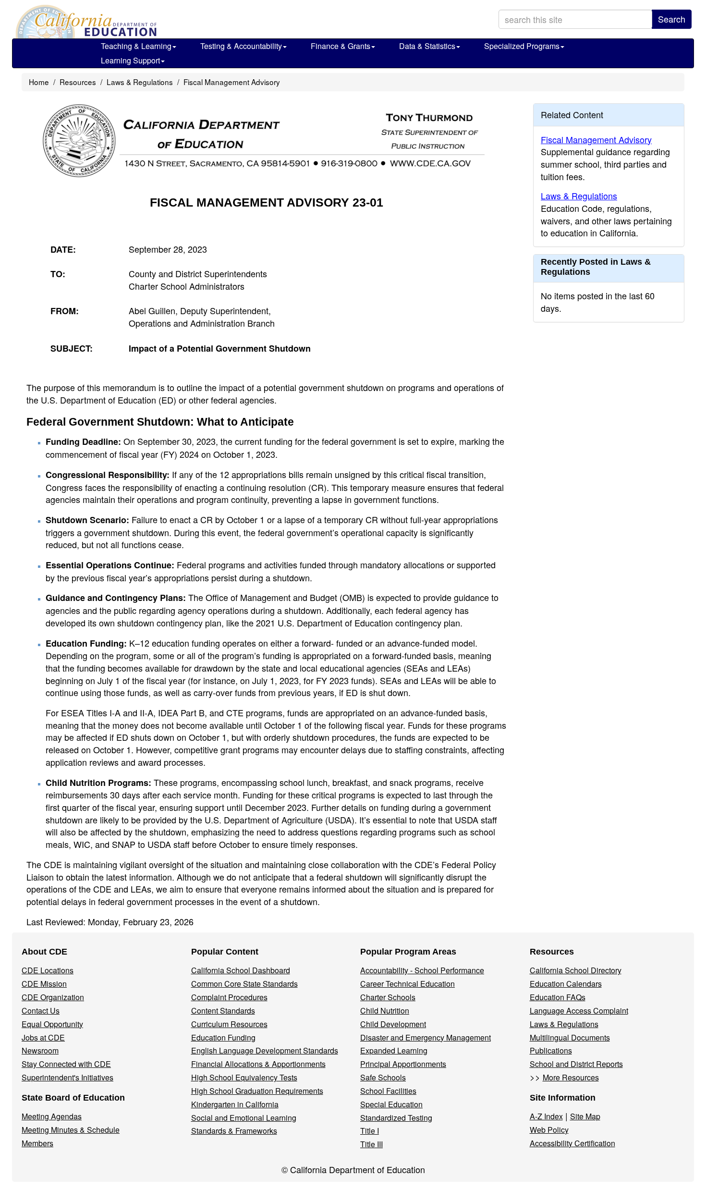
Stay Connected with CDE (66, 1063)
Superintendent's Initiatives (67, 1077)
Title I (369, 1130)
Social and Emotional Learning (243, 1117)
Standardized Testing (396, 1117)
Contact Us (41, 1010)
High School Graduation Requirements (257, 1090)
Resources (78, 81)
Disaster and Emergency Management (425, 1037)
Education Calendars (566, 983)
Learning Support (130, 60)
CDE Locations (47, 970)
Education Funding (223, 1037)
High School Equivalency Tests (244, 1077)
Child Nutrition (384, 1010)
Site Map (585, 1116)
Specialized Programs (522, 45)
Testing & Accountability (241, 45)
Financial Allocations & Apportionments (258, 1063)
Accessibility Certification (572, 1143)
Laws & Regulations (140, 81)
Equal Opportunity (52, 1023)
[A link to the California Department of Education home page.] (85, 21)
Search (671, 18)
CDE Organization (53, 997)
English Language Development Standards (264, 1050)
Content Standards (223, 1010)
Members (37, 1143)
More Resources (571, 1077)
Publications (551, 1050)
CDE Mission (44, 983)
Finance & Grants (340, 45)
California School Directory (575, 970)
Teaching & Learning (136, 45)
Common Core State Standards (244, 983)
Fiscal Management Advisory (231, 81)
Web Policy (549, 1129)
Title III (371, 1144)
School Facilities (388, 1090)
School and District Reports (576, 1063)
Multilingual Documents (570, 1037)
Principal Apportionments (403, 1063)
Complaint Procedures (229, 997)
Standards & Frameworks (234, 1130)
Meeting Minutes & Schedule (71, 1129)
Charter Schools (387, 997)
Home (39, 81)
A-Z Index (546, 1116)
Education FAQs (557, 997)
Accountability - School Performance (422, 970)
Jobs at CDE (43, 1037)
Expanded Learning (393, 1050)
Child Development (393, 1023)
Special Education (391, 1104)
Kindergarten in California (235, 1104)
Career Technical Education (407, 983)
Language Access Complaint (579, 1010)
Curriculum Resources (229, 1023)
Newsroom (40, 1050)
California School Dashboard (240, 970)
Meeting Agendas (52, 1116)
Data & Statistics (427, 45)
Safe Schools (383, 1077)
